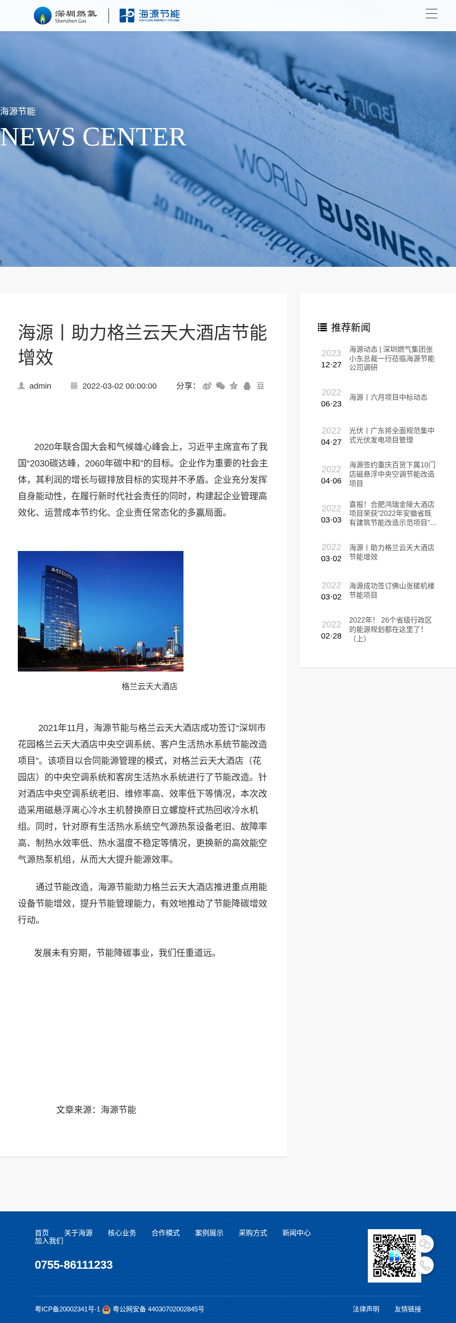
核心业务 (122, 1233)
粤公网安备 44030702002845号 (158, 1309)
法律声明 (366, 1309)
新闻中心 (296, 1233)
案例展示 (209, 1233)
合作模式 (165, 1233)
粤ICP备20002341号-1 (67, 1309)
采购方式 (253, 1233)
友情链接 (408, 1309)
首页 (42, 1233)
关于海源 (78, 1233)
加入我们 (49, 1241)
